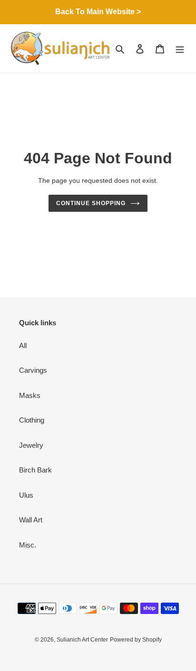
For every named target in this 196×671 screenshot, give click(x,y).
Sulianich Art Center (82, 639)
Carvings (33, 370)
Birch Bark (35, 470)
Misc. (27, 545)
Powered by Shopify (136, 639)
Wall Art (30, 520)
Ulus (26, 495)
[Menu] (180, 48)
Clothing (31, 420)
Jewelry (31, 445)
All (23, 345)
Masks (29, 395)
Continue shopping (91, 203)
